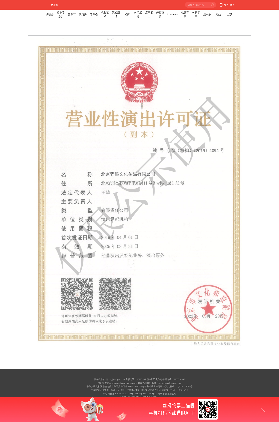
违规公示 (154, 397)
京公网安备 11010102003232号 (118, 393)
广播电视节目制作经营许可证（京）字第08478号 (114, 390)
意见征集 (144, 397)
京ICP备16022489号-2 (145, 393)
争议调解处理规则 (129, 397)
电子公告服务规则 (167, 393)
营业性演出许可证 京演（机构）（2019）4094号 (168, 386)
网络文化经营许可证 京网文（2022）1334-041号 (165, 390)
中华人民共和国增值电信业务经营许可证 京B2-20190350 (115, 386)
